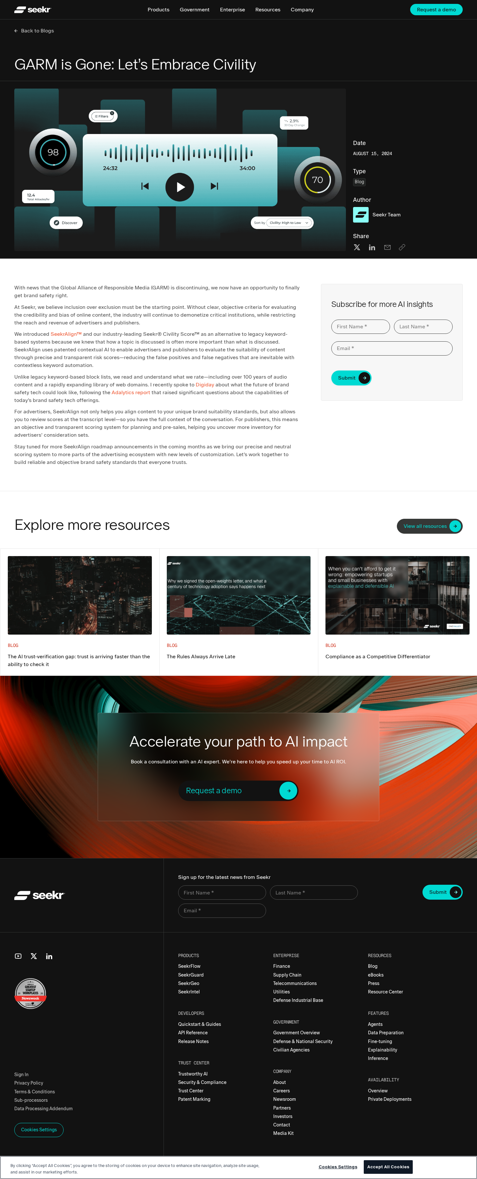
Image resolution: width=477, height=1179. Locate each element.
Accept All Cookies (388, 1166)
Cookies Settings (338, 1166)
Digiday (205, 385)
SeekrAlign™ (66, 334)
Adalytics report (131, 392)
